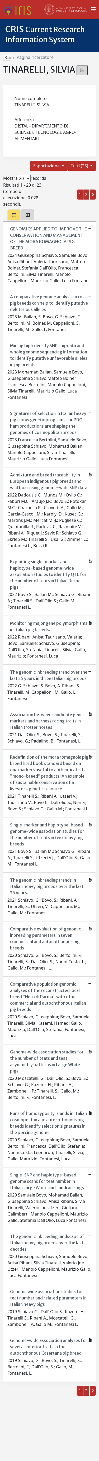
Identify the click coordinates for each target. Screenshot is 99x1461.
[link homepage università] (65, 9)
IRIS (7, 57)
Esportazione (47, 166)
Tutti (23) (80, 166)
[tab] (14, 214)
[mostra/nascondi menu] (93, 9)
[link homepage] (19, 9)
